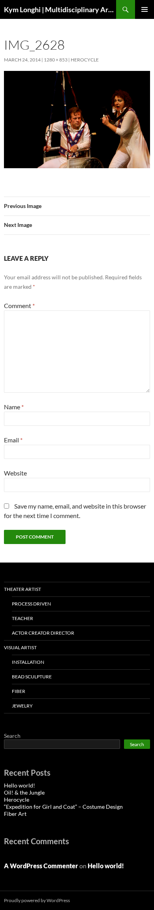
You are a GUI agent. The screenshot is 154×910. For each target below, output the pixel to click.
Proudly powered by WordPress (37, 900)
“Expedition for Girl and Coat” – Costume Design (63, 806)
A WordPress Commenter (41, 865)
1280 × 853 (56, 60)
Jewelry (22, 706)
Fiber (18, 691)
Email (13, 440)
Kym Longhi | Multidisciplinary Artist (60, 9)
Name (14, 406)
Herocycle (85, 60)
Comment (19, 305)
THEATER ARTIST (22, 589)
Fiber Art (15, 813)
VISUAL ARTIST (20, 647)
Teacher (22, 618)
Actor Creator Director (43, 633)
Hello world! (19, 785)
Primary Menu (144, 9)
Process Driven (31, 604)
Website (15, 473)
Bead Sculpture (32, 677)
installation (28, 662)
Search (12, 735)
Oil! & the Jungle (24, 792)
